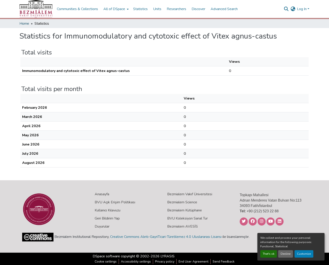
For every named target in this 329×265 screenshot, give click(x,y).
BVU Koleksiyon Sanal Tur (187, 218)
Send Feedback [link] (224, 261)
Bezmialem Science (182, 202)
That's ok (268, 254)
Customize (304, 254)
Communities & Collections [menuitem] (77, 9)
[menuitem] (116, 9)
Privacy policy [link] (164, 261)
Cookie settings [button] (106, 261)
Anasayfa (102, 194)
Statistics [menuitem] (140, 9)
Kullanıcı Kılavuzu (107, 210)
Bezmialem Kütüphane (184, 210)
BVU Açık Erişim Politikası (115, 202)
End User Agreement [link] (193, 261)
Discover (198, 9)
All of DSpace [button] (114, 9)
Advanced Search (224, 9)
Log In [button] (302, 9)
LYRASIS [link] (167, 256)
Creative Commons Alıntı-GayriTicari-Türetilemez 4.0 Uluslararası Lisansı (166, 236)
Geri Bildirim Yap (107, 218)
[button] (35, 9)
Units (157, 9)
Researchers (176, 9)
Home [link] (24, 23)
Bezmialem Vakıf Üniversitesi (189, 194)
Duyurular (102, 226)
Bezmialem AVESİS (182, 226)
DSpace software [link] (106, 256)
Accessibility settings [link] (136, 261)
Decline (286, 254)
